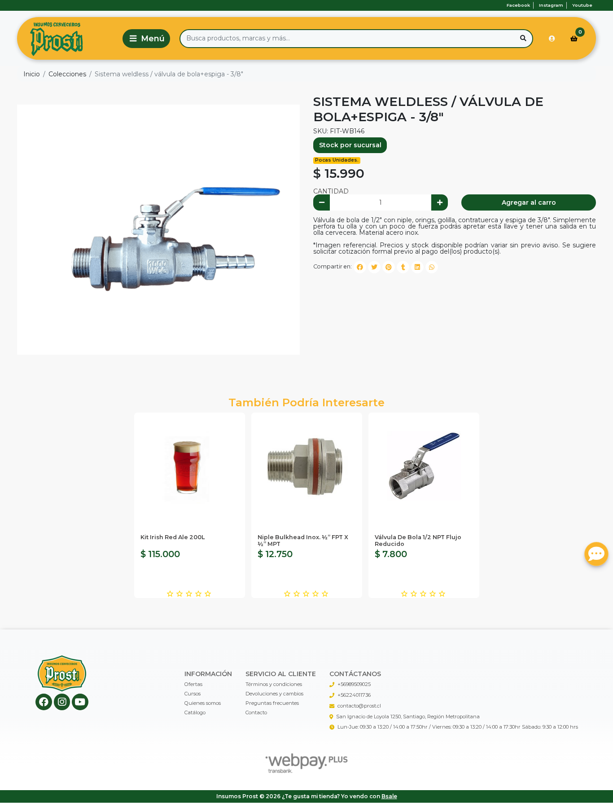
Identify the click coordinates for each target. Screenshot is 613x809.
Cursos (192, 693)
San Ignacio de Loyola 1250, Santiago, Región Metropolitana (408, 716)
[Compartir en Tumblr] (403, 267)
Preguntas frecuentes (272, 703)
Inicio (31, 74)
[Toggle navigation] (146, 38)
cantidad (331, 191)
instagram (551, 5)
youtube (582, 5)
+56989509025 (354, 684)
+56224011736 (354, 695)
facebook (518, 5)
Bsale (389, 796)
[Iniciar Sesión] (552, 38)
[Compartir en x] (374, 267)
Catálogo (195, 712)
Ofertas (193, 684)
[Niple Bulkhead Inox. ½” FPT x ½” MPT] (306, 468)
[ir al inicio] (62, 673)
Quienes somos (202, 703)
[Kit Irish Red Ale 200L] (189, 468)
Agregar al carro (529, 202)
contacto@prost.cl (359, 706)
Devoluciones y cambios (274, 693)
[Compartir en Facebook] (360, 267)
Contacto (256, 712)
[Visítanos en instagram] (62, 702)
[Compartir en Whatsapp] (431, 267)
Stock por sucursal (350, 145)
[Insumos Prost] (68, 38)
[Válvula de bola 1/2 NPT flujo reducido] (423, 468)
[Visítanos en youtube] (80, 702)
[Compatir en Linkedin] (417, 267)
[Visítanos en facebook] (43, 702)
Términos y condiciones (273, 684)
